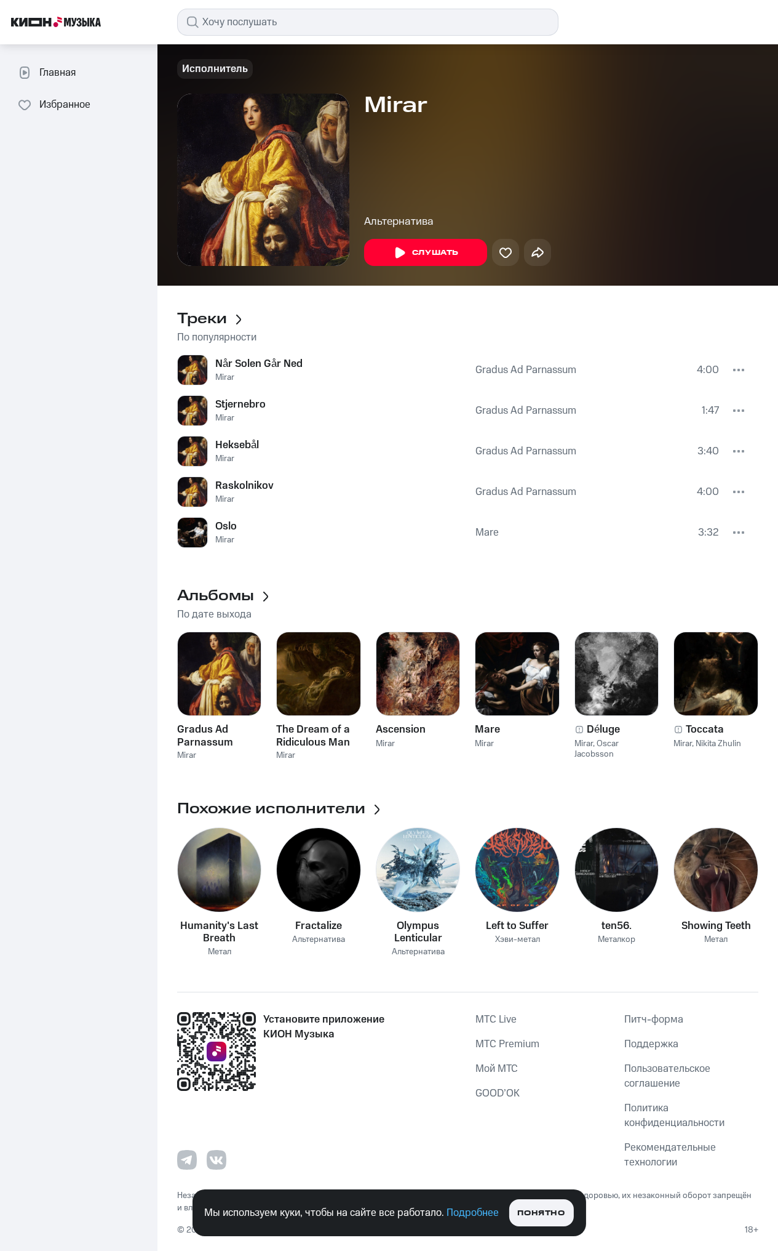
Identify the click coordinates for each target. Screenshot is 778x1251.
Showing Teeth (716, 926)
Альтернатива (399, 221)
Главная (57, 72)
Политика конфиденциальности (674, 1115)
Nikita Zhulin (718, 744)
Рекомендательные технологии (670, 1155)
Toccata (705, 729)
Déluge (603, 729)
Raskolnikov (244, 485)
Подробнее (473, 1212)
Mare (487, 532)
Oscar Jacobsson (596, 749)
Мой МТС (496, 1068)
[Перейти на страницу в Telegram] (187, 1160)
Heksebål (237, 445)
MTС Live (496, 1019)
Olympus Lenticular (418, 932)
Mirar (224, 377)
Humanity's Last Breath (219, 932)
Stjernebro (240, 404)
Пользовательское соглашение (667, 1076)
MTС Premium (507, 1044)
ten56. (616, 926)
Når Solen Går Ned (259, 363)
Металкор (616, 940)
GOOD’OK (497, 1093)
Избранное (64, 104)
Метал (219, 952)
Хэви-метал (517, 940)
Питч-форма (653, 1019)
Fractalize (318, 926)
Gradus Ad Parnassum (525, 370)
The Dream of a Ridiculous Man (313, 735)
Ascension (401, 729)
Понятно (541, 1213)
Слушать (435, 252)
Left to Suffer (517, 926)
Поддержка (651, 1044)
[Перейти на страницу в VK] (216, 1160)
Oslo (226, 526)
